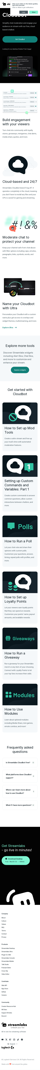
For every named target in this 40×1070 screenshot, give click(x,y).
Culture (4, 921)
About (4, 918)
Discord (4, 1016)
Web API (4, 985)
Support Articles (7, 1013)
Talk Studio (5, 964)
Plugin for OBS (6, 955)
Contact (4, 934)
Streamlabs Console (8, 958)
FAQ (3, 927)
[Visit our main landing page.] (14, 1026)
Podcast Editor (6, 967)
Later (23, 12)
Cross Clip (5, 971)
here (29, 49)
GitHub (4, 992)
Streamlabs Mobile (8, 961)
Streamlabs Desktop (8, 948)
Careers (4, 995)
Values (4, 924)
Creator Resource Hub (9, 1006)
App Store (5, 988)
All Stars (4, 1009)
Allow (33, 12)
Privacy (4, 937)
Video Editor (5, 974)
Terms (4, 930)
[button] (19, 1044)
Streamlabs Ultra (7, 951)
